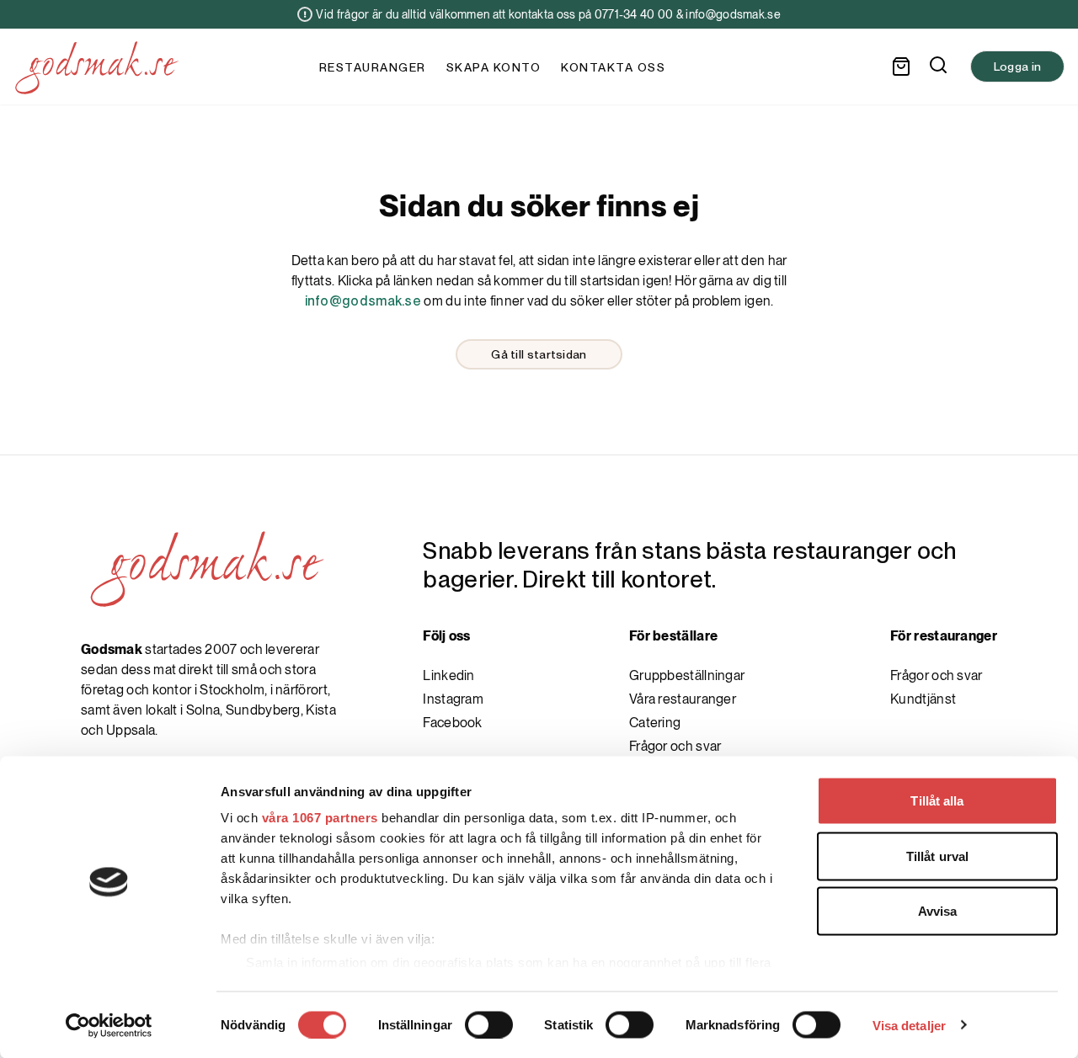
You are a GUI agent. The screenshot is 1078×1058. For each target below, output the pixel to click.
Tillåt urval (937, 855)
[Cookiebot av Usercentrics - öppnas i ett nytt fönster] (109, 1025)
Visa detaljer (909, 1025)
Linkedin (448, 675)
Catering (654, 723)
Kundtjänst (923, 699)
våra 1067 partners (320, 818)
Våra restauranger (682, 699)
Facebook (452, 723)
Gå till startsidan (538, 354)
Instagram (453, 699)
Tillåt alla (936, 801)
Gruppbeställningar (686, 675)
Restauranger (372, 67)
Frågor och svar (675, 746)
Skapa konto (494, 67)
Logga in (1017, 66)
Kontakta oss (613, 67)
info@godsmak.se (363, 301)
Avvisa (938, 911)
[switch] (489, 1024)
